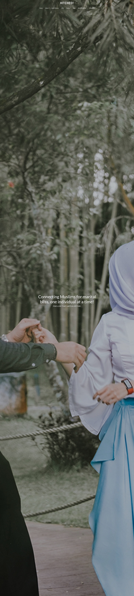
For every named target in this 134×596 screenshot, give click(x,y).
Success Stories (82, 8)
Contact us (92, 8)
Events (68, 8)
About (47, 8)
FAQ (62, 8)
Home (41, 8)
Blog (74, 8)
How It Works (55, 8)
